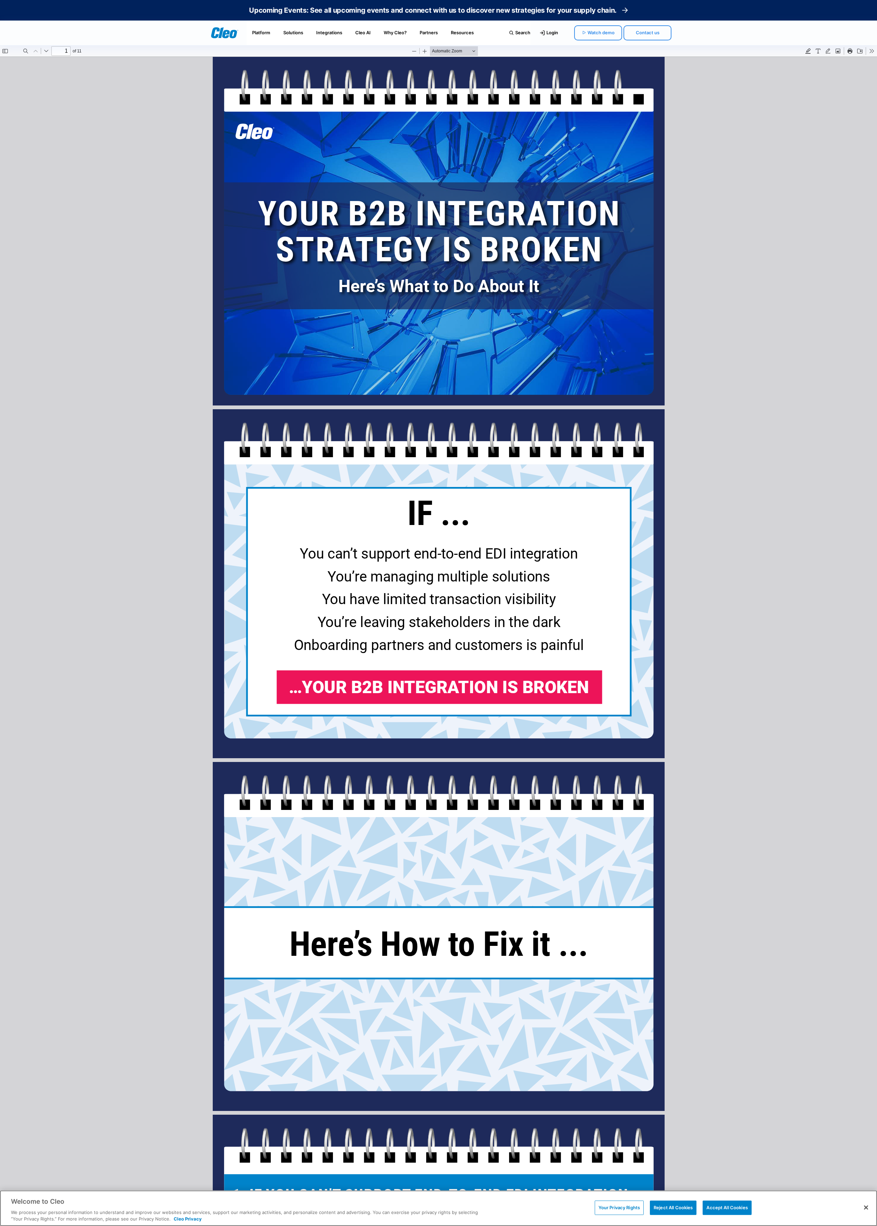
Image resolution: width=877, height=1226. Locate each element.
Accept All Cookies (727, 1207)
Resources (462, 32)
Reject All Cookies (673, 1207)
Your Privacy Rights (619, 1207)
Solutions (293, 32)
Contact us (647, 32)
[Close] (866, 1207)
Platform (261, 32)
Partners (429, 32)
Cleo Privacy (188, 1219)
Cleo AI (363, 32)
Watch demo (601, 32)
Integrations (329, 32)
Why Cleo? (395, 32)
